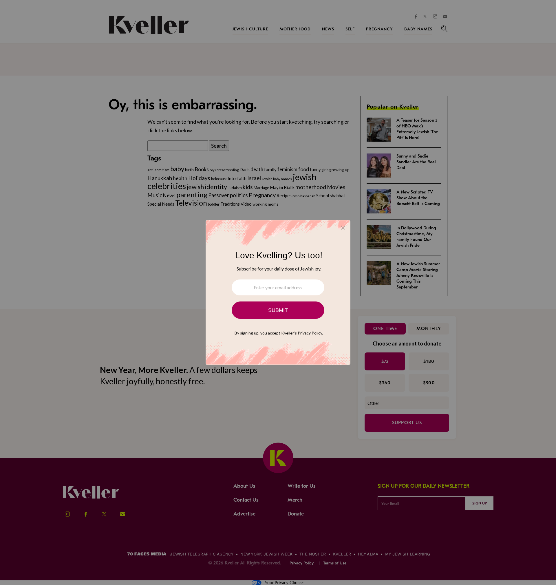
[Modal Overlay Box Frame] (278, 292)
